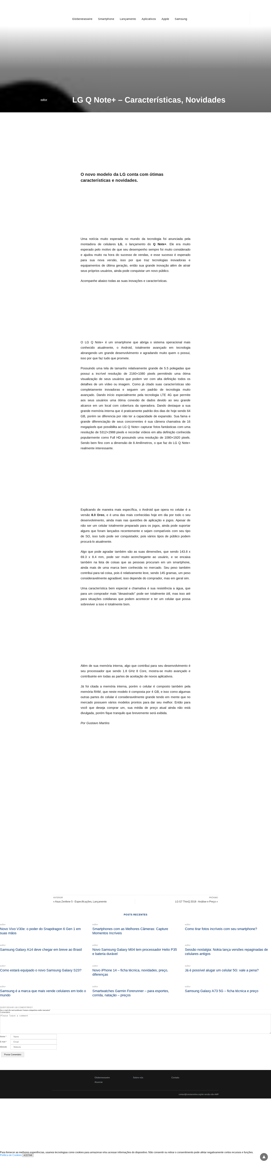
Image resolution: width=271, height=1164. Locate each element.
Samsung (181, 19)
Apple (165, 19)
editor (44, 99)
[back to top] (264, 1157)
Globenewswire (82, 19)
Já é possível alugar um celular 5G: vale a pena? (222, 970)
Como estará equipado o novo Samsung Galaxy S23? (40, 970)
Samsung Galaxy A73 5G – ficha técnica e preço (221, 991)
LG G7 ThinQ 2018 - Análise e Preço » (196, 901)
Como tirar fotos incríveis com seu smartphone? (221, 929)
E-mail (3, 1042)
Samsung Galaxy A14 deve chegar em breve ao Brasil (41, 950)
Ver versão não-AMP (210, 1094)
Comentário (5, 1012)
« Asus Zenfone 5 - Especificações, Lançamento (80, 901)
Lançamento (128, 19)
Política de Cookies (11, 1155)
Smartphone (106, 19)
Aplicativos (149, 19)
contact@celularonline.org (190, 1094)
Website (3, 1047)
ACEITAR (28, 1155)
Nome (3, 1037)
